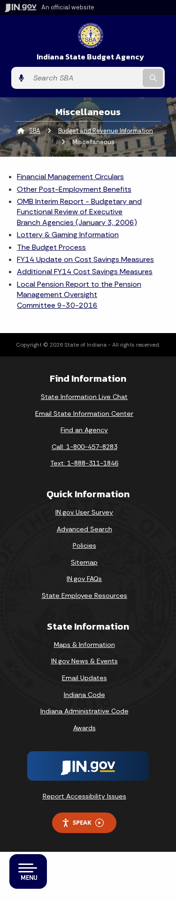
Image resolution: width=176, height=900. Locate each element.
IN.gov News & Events (84, 661)
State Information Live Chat (84, 396)
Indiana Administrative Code (84, 711)
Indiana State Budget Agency (90, 56)
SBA (34, 131)
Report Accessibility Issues (84, 796)
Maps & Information (84, 644)
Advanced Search (84, 529)
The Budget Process (51, 247)
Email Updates (84, 678)
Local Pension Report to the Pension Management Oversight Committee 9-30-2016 (79, 294)
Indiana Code (84, 694)
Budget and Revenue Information (105, 131)
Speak (82, 822)
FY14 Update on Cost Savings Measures (85, 259)
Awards (84, 728)
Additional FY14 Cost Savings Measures (85, 271)
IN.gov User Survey (84, 512)
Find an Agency (84, 430)
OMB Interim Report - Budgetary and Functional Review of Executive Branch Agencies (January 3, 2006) (79, 211)
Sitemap (84, 562)
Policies (84, 545)
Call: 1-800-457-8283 (84, 447)
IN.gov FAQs (84, 578)
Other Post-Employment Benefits (74, 189)
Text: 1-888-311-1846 (84, 463)
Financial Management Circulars (70, 176)
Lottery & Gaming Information (68, 235)
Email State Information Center (84, 413)
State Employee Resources (84, 595)
